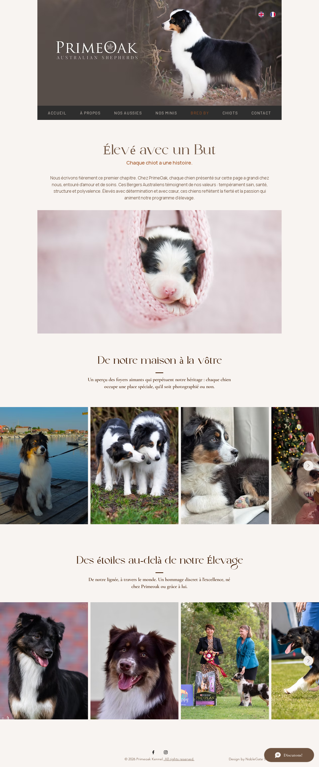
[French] (272, 14)
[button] (128, 112)
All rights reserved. (179, 759)
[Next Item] (308, 466)
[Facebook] (153, 752)
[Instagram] (165, 752)
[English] (260, 14)
